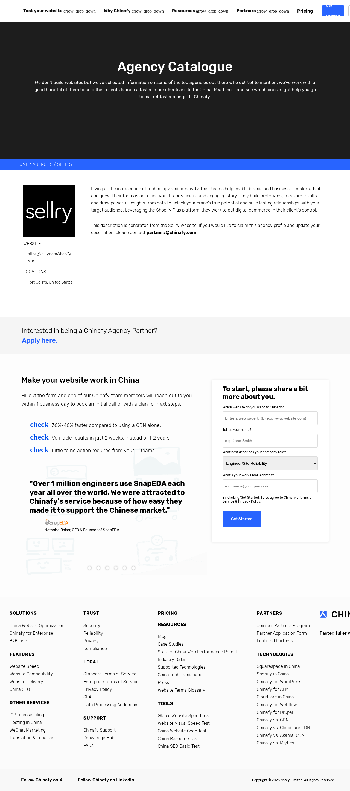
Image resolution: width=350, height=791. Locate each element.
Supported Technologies (182, 667)
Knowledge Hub (98, 737)
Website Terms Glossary (181, 690)
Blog (162, 636)
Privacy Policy (249, 501)
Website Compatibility (31, 674)
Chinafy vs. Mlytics (275, 743)
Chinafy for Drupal (275, 712)
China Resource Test (178, 738)
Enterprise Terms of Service (111, 681)
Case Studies (171, 644)
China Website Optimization (37, 625)
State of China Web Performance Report (198, 651)
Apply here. (39, 340)
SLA (87, 697)
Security (91, 625)
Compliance (95, 648)
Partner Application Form (282, 633)
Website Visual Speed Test (184, 723)
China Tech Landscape (180, 674)
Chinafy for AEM (272, 689)
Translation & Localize (31, 737)
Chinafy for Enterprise (31, 633)
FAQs (88, 745)
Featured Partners (275, 640)
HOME (22, 164)
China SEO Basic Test (179, 746)
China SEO (20, 689)
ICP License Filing (27, 714)
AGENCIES (43, 164)
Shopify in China (273, 674)
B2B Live (18, 640)
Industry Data (171, 659)
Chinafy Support (99, 730)
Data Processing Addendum (111, 704)
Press (163, 682)
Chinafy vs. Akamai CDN (281, 735)
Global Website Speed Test (184, 715)
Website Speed (24, 666)
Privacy (91, 640)
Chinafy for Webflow (277, 704)
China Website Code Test (182, 731)
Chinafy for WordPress (279, 681)
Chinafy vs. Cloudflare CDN (283, 727)
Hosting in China (26, 722)
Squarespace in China (278, 666)
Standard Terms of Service (109, 674)
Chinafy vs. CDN (273, 720)
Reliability (93, 633)
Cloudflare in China (275, 697)
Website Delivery (26, 681)
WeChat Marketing (28, 730)
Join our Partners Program (283, 625)
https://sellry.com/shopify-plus (50, 258)
